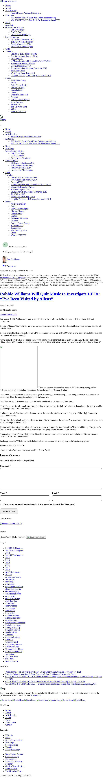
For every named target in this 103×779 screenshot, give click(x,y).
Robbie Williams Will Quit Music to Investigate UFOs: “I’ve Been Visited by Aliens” (50, 296)
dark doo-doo (11, 601)
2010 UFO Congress (14, 548)
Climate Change (12, 756)
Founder (8, 764)
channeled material (13, 589)
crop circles (10, 596)
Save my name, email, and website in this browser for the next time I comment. (39, 504)
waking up (9, 654)
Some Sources (11, 769)
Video (7, 720)
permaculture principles (15, 622)
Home (8, 710)
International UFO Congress (12, 278)
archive (8, 574)
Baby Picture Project (14, 754)
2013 (7, 558)
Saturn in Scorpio (12, 630)
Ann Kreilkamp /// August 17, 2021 (66, 672)
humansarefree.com (8, 314)
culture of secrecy (12, 598)
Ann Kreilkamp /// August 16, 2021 (61, 674)
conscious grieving (13, 594)
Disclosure (9, 603)
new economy (11, 620)
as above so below (13, 577)
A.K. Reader (10, 715)
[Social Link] (6, 700)
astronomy (9, 584)
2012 (7, 553)
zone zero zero (11, 661)
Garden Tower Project (14, 766)
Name (3, 493)
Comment (5, 466)
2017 (7, 567)
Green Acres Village (14, 740)
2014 (7, 560)
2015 (7, 562)
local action (10, 613)
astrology (9, 582)
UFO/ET (9, 639)
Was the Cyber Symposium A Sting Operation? (25, 674)
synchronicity (11, 632)
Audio (8, 717)
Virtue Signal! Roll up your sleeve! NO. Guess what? (28, 672)
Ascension (9, 579)
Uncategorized (11, 642)
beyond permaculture (14, 586)
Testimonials (10, 722)
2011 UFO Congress (14, 550)
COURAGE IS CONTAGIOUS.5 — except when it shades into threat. (35, 684)
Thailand (9, 635)
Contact (8, 725)
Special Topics (11, 745)
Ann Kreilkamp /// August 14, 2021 (70, 681)
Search (42, 537)
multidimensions (12, 615)
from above (10, 610)
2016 (7, 565)
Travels (8, 747)
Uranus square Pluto (14, 649)
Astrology (9, 742)
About (8, 713)
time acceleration (12, 637)
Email (55, 493)
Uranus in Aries (12, 647)
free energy (10, 608)
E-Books (9, 735)
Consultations (11, 759)
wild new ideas (11, 656)
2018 (7, 570)
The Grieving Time (13, 771)
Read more (36, 695)
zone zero (9, 659)
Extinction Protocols (14, 761)
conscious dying (12, 591)
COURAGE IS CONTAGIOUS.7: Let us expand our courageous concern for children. (42, 677)
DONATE (17, 524)
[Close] (1, 125)
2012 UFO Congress (14, 555)
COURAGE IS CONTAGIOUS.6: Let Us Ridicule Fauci (30, 681)
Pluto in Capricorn (13, 625)
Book (7, 737)
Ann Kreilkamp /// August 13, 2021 (82, 684)
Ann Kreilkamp (13, 259)
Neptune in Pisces (13, 618)
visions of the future (13, 651)
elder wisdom (11, 606)
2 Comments (10, 266)
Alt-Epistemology (12, 572)
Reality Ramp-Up (12, 627)
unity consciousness (13, 644)
